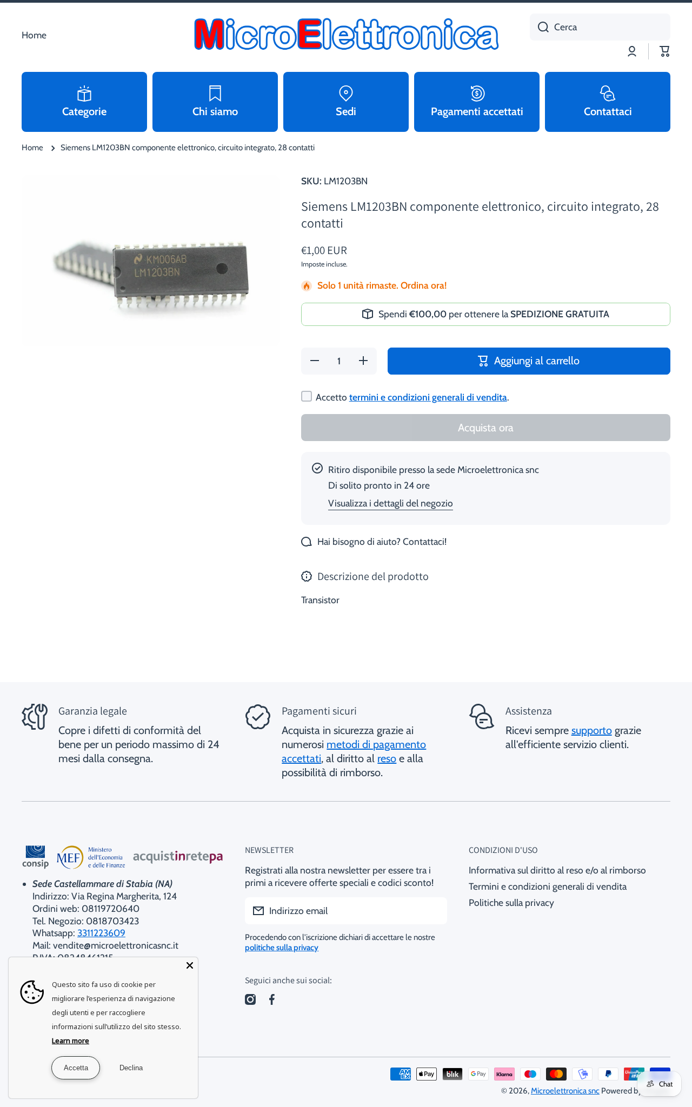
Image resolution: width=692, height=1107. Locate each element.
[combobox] (600, 27)
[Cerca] (539, 27)
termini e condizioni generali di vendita (428, 397)
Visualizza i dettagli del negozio (390, 503)
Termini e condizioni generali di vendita (548, 886)
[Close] (189, 965)
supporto (591, 730)
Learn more (70, 1040)
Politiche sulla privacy (511, 902)
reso (386, 758)
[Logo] (346, 35)
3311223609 (101, 932)
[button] (665, 51)
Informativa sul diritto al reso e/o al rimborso (557, 870)
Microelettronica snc (565, 1091)
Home (32, 147)
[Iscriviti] (433, 910)
